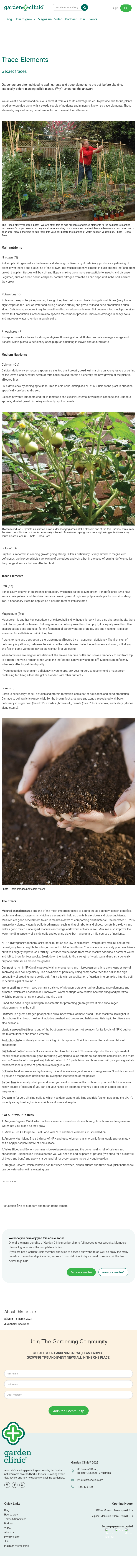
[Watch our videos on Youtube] (22, 1485)
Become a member (81, 1272)
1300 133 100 (85, 1486)
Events (92, 19)
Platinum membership (16, 1545)
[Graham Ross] (24, 8)
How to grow (23, 19)
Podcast (71, 19)
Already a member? (113, 1272)
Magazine (45, 19)
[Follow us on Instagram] (7, 1485)
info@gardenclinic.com (90, 1480)
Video (58, 19)
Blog (9, 19)
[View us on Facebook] (14, 1485)
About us (9, 1532)
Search (87, 7)
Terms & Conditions (15, 1519)
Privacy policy (11, 1536)
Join (126, 8)
